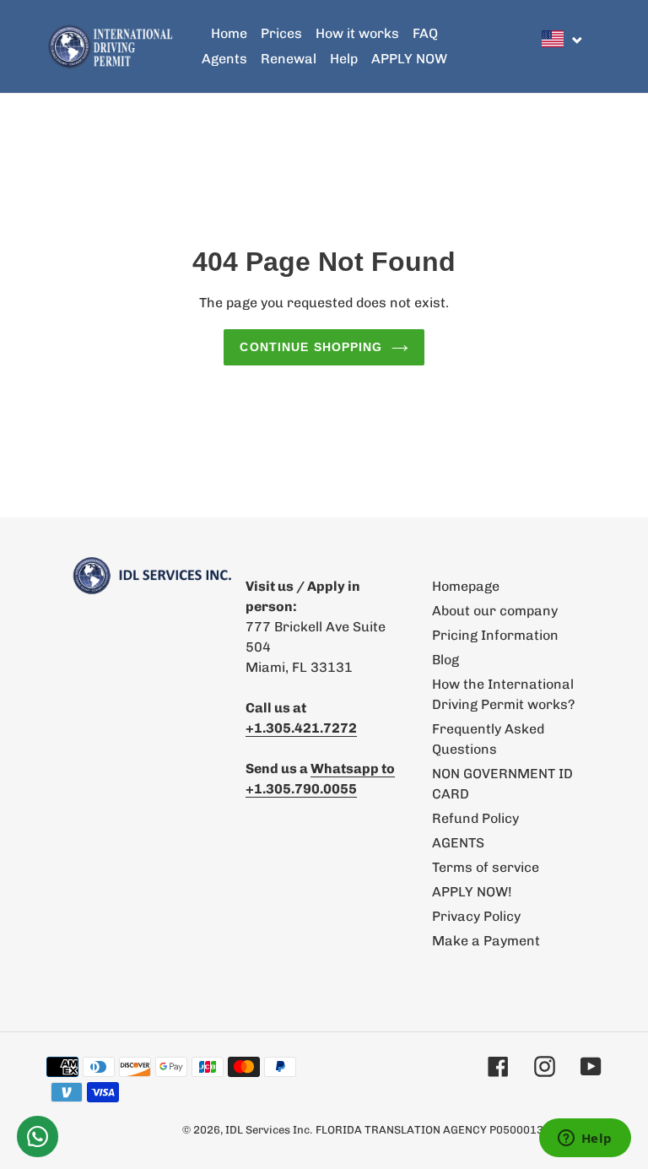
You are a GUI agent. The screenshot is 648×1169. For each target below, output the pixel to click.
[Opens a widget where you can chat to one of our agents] (584, 1139)
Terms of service (485, 867)
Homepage (466, 586)
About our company (495, 611)
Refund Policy (475, 818)
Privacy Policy (476, 916)
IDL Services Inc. (268, 1129)
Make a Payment (486, 941)
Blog (445, 660)
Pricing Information (495, 635)
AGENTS (458, 843)
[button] (562, 38)
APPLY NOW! (472, 892)
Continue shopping (311, 347)
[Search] (596, 46)
